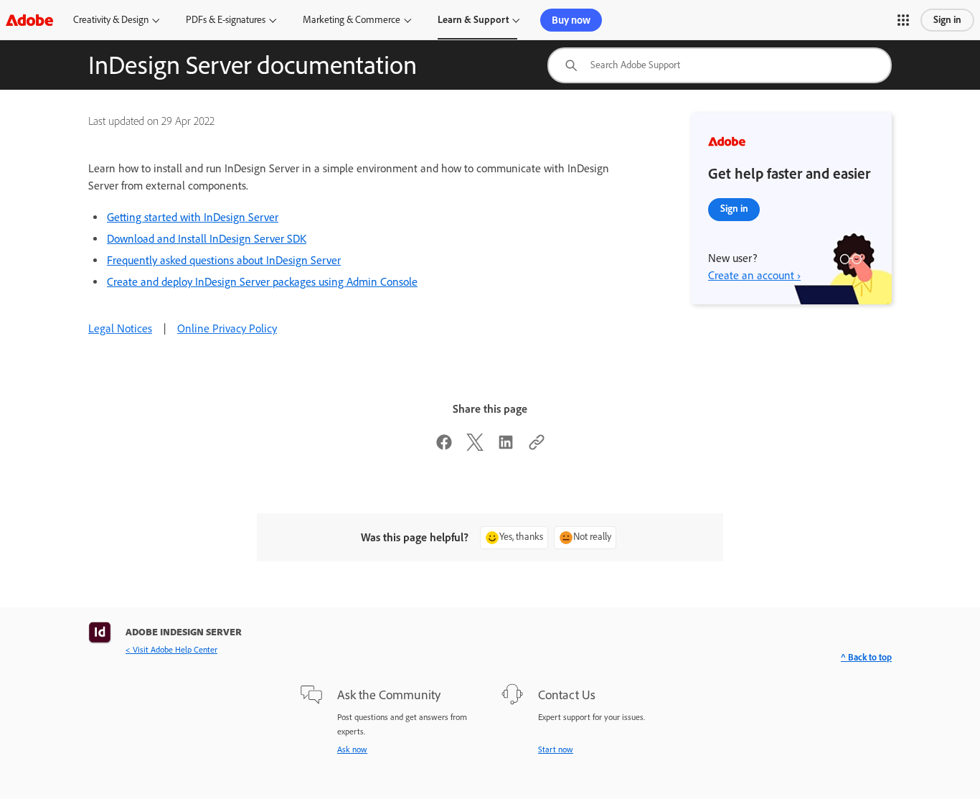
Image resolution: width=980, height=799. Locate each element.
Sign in (947, 20)
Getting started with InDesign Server (192, 217)
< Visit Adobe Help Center (171, 650)
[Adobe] (29, 19)
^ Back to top (866, 657)
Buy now (571, 20)
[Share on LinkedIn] (505, 447)
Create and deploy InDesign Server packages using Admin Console (262, 282)
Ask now (352, 749)
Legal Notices (120, 328)
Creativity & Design (111, 20)
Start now (555, 749)
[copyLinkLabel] (536, 447)
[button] (903, 20)
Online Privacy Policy (227, 328)
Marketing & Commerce (351, 20)
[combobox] (719, 65)
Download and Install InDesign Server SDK (206, 239)
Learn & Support (473, 20)
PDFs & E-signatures (225, 20)
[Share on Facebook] (444, 447)
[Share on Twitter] (475, 447)
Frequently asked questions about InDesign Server (224, 260)
